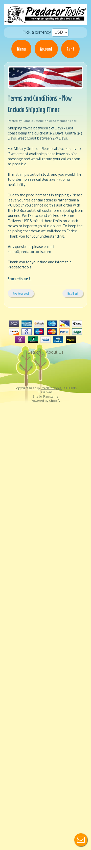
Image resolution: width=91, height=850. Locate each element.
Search (34, 352)
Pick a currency (37, 32)
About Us (54, 352)
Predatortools (51, 388)
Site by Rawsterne (45, 396)
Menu (21, 49)
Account (46, 49)
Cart (70, 49)
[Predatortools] (45, 21)
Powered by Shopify (45, 401)
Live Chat (81, 840)
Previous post (21, 293)
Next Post (72, 293)
